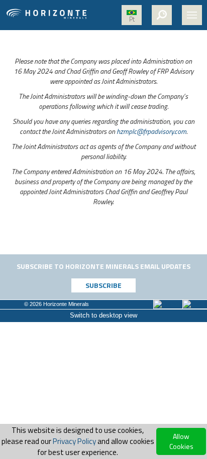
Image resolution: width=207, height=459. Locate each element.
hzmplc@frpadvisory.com (151, 131)
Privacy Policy (74, 441)
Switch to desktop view (103, 315)
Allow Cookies (181, 441)
